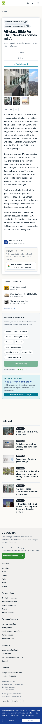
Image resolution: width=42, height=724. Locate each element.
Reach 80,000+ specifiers (11, 631)
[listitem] (8, 101)
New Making (27, 352)
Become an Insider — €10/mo (21, 395)
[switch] (24, 21)
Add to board (21, 64)
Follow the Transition (13, 556)
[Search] (28, 3)
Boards (4, 609)
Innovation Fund (8, 639)
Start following (21, 364)
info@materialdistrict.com (12, 673)
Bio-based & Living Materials (17, 337)
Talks (4, 579)
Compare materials (9, 605)
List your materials (9, 624)
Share (22, 58)
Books (4, 583)
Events (4, 575)
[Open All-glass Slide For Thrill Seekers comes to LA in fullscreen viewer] (21, 82)
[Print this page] (16, 109)
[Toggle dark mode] (33, 3)
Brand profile (7, 628)
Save (22, 52)
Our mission (6, 654)
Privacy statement (27, 715)
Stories (4, 572)
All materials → (9, 308)
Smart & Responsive (15, 26)
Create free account (9, 598)
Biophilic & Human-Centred (16, 332)
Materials (5, 568)
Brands (4, 586)
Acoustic (19, 342)
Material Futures (13, 21)
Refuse (11, 720)
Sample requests (8, 635)
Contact (5, 661)
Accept (30, 720)
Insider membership (9, 602)
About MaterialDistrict (10, 650)
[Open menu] (38, 3)
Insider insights (8, 612)
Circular (9, 342)
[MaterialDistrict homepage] (9, 3)
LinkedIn (6, 701)
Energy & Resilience (13, 357)
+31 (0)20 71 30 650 (9, 676)
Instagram (15, 701)
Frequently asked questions (12, 657)
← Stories (5, 11)
